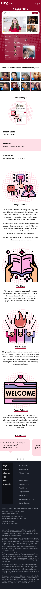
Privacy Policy (24, 473)
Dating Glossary (24, 503)
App (4, 477)
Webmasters (23, 465)
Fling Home (23, 488)
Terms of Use (23, 469)
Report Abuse (23, 480)
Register (6, 469)
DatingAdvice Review (26, 499)
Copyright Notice (25, 484)
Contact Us (7, 484)
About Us (6, 473)
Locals (21, 477)
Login (37, 3)
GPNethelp (12, 521)
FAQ (5, 480)
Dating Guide (23, 495)
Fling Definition (24, 492)
